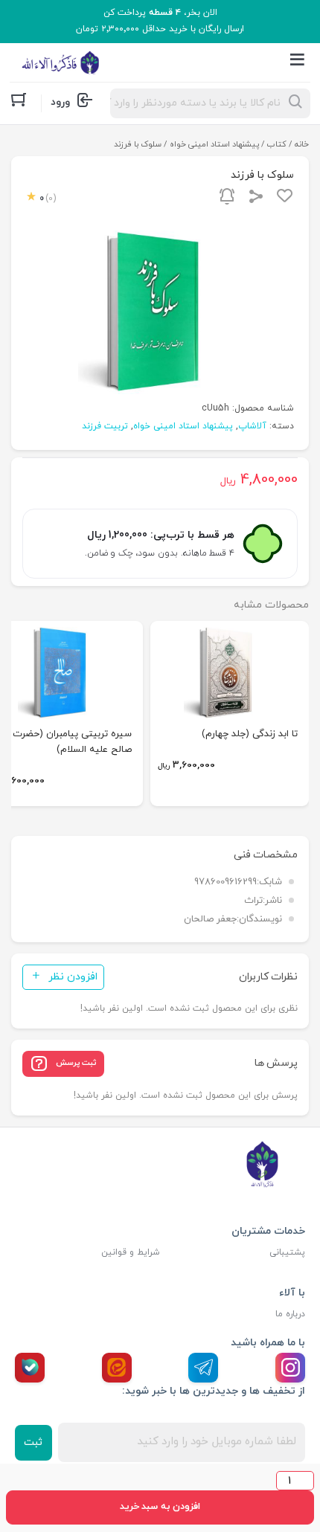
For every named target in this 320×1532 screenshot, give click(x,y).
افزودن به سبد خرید (160, 1506)
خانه (302, 144)
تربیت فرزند (105, 426)
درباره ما (290, 1314)
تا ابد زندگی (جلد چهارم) (250, 734)
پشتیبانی (287, 1252)
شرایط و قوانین (130, 1252)
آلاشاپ (252, 426)
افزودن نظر (72, 977)
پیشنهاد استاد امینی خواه (214, 144)
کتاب (277, 144)
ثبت (33, 1442)
